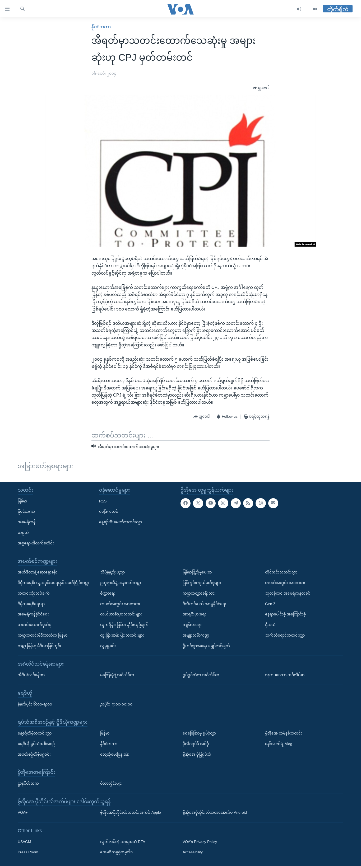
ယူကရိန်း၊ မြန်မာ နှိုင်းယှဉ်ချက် (124, 625)
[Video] (315, 9)
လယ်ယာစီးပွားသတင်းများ (121, 614)
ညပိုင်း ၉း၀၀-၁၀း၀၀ (116, 704)
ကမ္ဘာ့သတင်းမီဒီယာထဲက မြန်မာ (42, 635)
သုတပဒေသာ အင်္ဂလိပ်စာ (284, 675)
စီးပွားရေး (107, 593)
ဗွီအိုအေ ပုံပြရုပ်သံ (197, 754)
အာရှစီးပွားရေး (194, 614)
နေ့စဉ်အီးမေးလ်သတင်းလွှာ (120, 522)
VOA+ (22, 812)
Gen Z (270, 603)
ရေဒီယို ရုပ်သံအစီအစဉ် (36, 744)
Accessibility (193, 852)
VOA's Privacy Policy (200, 841)
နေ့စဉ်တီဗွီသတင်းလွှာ (35, 733)
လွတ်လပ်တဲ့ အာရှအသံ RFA (122, 841)
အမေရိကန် (26, 522)
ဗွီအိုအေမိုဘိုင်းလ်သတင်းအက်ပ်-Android (215, 812)
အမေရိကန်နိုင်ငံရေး (33, 614)
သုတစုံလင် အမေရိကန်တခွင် (287, 593)
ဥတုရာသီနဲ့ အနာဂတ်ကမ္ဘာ (120, 583)
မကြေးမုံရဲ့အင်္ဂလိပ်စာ (117, 675)
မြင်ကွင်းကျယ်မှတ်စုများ (202, 583)
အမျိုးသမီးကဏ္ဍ (196, 635)
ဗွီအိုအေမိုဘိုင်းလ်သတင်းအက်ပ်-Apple (130, 812)
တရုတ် (23, 532)
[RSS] (248, 503)
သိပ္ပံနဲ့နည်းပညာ (112, 572)
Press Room (28, 852)
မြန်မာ (22, 501)
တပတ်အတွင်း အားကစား (120, 603)
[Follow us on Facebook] (186, 503)
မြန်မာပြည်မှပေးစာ (197, 572)
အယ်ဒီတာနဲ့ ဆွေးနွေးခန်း (37, 572)
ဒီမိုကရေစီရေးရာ (31, 603)
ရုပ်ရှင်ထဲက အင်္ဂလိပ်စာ (201, 675)
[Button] (261, 88)
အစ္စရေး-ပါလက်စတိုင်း (36, 543)
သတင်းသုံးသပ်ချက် (34, 593)
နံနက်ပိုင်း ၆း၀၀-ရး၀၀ (35, 704)
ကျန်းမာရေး (192, 625)
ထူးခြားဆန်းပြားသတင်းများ (122, 635)
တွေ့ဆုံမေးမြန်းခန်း (114, 754)
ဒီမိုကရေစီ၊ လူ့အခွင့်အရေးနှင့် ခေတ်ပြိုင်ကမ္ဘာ (53, 583)
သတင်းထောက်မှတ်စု (34, 625)
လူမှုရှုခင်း (108, 646)
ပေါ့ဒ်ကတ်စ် (108, 511)
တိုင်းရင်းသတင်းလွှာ (281, 572)
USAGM (24, 841)
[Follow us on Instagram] (223, 503)
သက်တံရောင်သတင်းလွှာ (285, 635)
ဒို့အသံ (270, 625)
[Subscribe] (273, 503)
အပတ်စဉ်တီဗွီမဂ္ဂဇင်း (34, 754)
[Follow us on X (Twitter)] (198, 503)
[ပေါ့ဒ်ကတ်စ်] (261, 503)
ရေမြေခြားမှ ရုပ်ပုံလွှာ (199, 733)
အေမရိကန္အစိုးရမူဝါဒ (116, 852)
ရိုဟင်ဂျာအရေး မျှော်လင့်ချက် (206, 646)
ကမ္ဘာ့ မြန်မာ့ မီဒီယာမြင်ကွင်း (39, 646)
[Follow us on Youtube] (211, 503)
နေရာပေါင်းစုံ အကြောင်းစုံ (285, 614)
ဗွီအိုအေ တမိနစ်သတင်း (283, 733)
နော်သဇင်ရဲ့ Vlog (278, 744)
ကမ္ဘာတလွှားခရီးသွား (199, 593)
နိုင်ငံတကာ (101, 27)
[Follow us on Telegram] (236, 503)
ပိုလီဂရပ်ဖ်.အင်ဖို (196, 744)
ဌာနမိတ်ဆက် (28, 783)
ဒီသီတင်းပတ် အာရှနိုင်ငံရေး (204, 603)
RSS (103, 501)
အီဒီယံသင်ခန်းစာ (31, 675)
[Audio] (299, 9)
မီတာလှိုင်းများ (111, 783)
